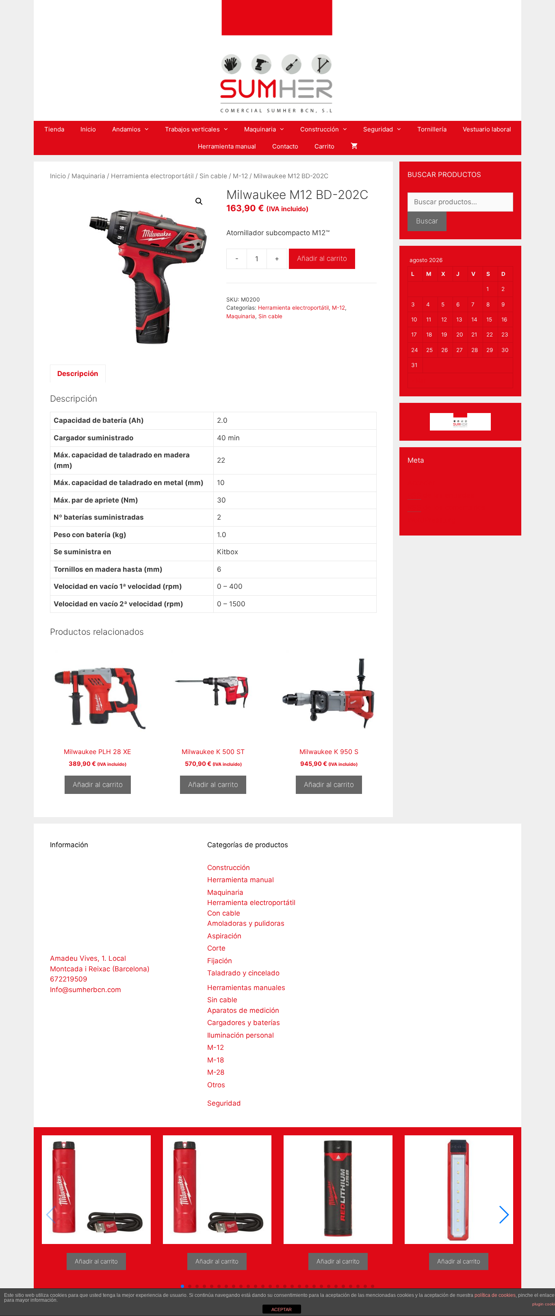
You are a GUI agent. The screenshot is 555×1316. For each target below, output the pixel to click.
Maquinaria (260, 129)
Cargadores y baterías (243, 1023)
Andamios (126, 129)
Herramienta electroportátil (152, 176)
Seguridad (378, 129)
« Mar (418, 380)
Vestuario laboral (487, 129)
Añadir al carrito (322, 258)
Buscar (427, 221)
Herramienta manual (227, 146)
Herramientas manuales (246, 988)
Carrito (324, 146)
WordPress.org (431, 520)
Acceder (421, 483)
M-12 (240, 176)
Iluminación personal (240, 1035)
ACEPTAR (281, 1309)
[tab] (78, 374)
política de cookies (495, 1295)
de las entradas (441, 495)
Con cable (223, 913)
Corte (216, 948)
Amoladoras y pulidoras (245, 923)
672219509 (68, 979)
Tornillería (432, 129)
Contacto (285, 146)
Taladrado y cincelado (243, 973)
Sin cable (213, 176)
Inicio (88, 129)
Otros (216, 1085)
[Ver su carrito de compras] (354, 146)
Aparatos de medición (243, 1010)
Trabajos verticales (192, 129)
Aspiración (224, 936)
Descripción (77, 373)
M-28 (215, 1072)
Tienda (54, 129)
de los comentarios (446, 507)
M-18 (215, 1060)
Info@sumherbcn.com (85, 990)
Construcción (319, 129)
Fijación (219, 961)
